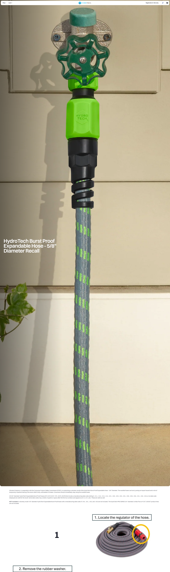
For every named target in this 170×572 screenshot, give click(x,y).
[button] (162, 3)
